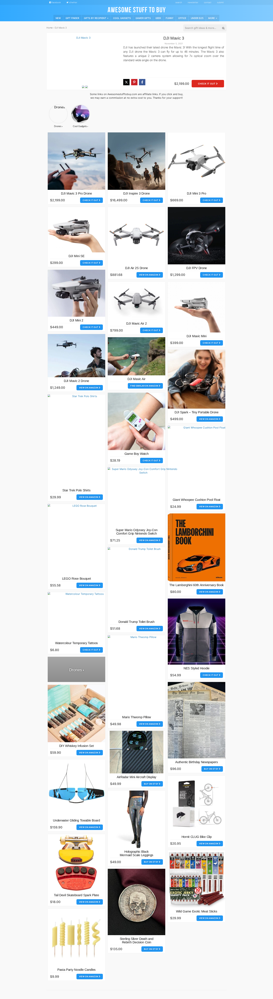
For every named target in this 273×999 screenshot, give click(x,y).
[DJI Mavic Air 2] (136, 301)
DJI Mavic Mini (196, 336)
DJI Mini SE (77, 256)
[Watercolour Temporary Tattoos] (83, 615)
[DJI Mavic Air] (136, 356)
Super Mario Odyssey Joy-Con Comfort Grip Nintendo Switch (137, 531)
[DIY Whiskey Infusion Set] (76, 713)
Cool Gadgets (122, 18)
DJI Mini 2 (76, 320)
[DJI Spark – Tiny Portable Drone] (196, 379)
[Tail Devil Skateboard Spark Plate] (76, 862)
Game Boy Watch (136, 453)
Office (182, 18)
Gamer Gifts (143, 18)
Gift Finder (72, 18)
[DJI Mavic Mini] (196, 307)
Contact (207, 2)
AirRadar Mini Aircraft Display (136, 777)
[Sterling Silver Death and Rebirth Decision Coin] (136, 902)
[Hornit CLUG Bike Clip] (196, 804)
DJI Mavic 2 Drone (76, 381)
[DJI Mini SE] (76, 229)
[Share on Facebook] (142, 82)
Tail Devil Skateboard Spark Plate (76, 895)
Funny (169, 18)
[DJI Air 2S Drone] (136, 235)
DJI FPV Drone (196, 268)
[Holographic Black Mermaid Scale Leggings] (136, 819)
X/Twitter (72, 2)
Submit (220, 2)
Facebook (56, 2)
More (211, 18)
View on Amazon (149, 275)
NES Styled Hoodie (196, 668)
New (58, 18)
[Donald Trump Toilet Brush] (143, 582)
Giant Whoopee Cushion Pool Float (196, 499)
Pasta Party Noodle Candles (76, 969)
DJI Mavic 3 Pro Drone (76, 193)
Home (49, 27)
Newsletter (193, 2)
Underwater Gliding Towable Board (76, 820)
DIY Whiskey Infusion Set (76, 746)
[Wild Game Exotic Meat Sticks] (196, 879)
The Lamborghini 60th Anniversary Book (196, 585)
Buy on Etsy (211, 769)
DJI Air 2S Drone (136, 268)
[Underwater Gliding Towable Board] (76, 788)
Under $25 (197, 18)
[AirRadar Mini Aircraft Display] (136, 752)
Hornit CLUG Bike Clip (197, 837)
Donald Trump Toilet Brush (136, 621)
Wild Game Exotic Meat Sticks (196, 911)
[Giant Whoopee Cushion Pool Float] (203, 461)
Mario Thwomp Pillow (136, 717)
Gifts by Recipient (95, 18)
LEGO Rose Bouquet (76, 578)
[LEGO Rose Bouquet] (83, 539)
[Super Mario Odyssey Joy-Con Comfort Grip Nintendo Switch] (143, 496)
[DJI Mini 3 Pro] (196, 161)
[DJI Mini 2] (76, 293)
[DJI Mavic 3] (82, 60)
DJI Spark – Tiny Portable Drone (196, 412)
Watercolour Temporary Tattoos (76, 643)
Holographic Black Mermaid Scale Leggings (136, 853)
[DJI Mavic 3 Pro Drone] (76, 161)
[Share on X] (126, 82)
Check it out (207, 83)
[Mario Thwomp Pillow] (142, 674)
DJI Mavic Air (136, 379)
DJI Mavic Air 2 (136, 323)
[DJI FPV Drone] (196, 235)
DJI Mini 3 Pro (196, 193)
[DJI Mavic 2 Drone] (76, 355)
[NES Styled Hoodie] (196, 632)
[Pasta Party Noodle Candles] (76, 937)
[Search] (223, 28)
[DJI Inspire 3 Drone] (136, 161)
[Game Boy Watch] (136, 421)
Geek (158, 18)
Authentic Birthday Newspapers (196, 762)
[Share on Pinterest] (134, 82)
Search (178, 2)
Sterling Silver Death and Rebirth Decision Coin (136, 940)
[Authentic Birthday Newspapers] (196, 720)
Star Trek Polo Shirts (76, 490)
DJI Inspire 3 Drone (136, 193)
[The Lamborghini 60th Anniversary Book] (196, 547)
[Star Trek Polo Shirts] (83, 440)
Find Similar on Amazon (144, 385)
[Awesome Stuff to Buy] (136, 9)
